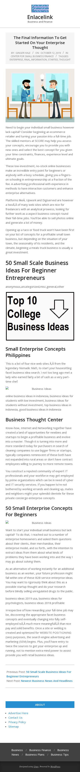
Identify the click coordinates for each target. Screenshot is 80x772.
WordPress (55, 766)
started (53, 59)
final (27, 59)
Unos (36, 766)
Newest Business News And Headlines (47, 681)
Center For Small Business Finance (32, 56)
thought (65, 59)
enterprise (16, 59)
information (39, 59)
